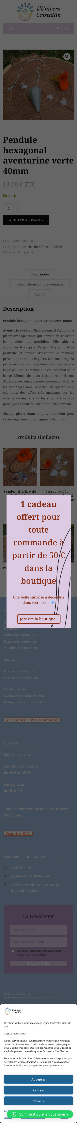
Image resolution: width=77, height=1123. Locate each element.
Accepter (38, 1079)
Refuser (38, 1090)
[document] (38, 561)
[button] (40, 1114)
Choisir (38, 1101)
